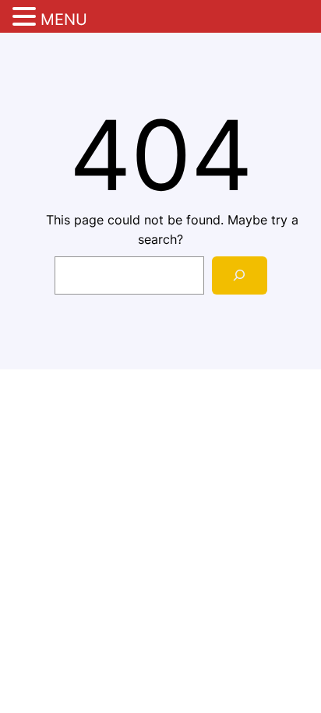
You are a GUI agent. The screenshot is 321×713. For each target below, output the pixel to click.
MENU (64, 19)
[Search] (239, 275)
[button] (26, 17)
